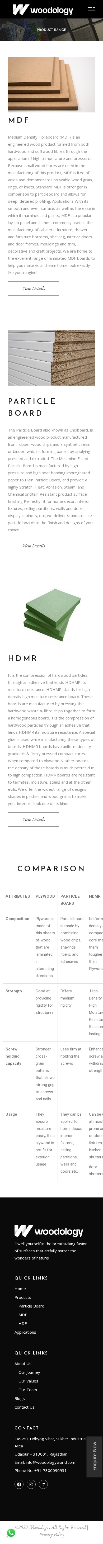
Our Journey (29, 1372)
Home (20, 1288)
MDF (22, 1314)
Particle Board (31, 1306)
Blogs (20, 1398)
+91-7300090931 (50, 1470)
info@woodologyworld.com (50, 1462)
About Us (23, 1363)
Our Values (28, 1381)
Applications (25, 1332)
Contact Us (25, 1407)
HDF (22, 1323)
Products (23, 1297)
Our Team (27, 1389)
